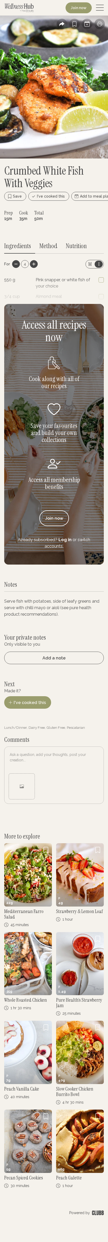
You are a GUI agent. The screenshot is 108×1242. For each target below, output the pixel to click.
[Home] (19, 7)
